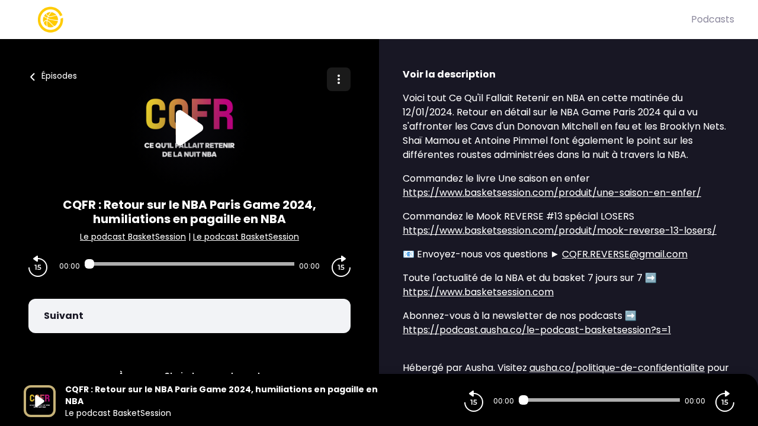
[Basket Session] (357, 19)
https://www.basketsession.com (478, 292)
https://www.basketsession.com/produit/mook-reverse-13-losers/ (560, 230)
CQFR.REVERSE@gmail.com (625, 254)
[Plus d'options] (339, 79)
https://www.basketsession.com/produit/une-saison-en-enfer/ (552, 192)
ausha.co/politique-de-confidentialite (617, 368)
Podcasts (712, 19)
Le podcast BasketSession (133, 237)
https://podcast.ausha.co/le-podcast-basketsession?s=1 (537, 330)
